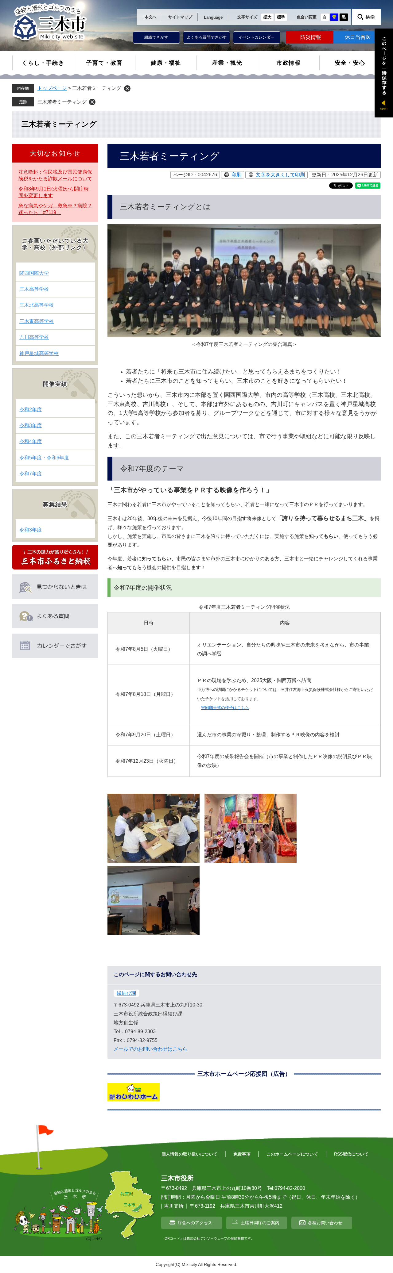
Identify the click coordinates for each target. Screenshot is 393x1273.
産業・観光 (227, 63)
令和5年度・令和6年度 (44, 457)
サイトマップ (180, 17)
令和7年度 (30, 473)
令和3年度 (30, 425)
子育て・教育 (104, 63)
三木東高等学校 (36, 321)
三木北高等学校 (36, 305)
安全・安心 (350, 63)
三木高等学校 (34, 289)
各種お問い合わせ (325, 1222)
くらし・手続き (43, 63)
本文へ (151, 17)
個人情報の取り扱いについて (189, 1154)
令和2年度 (30, 409)
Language (213, 17)
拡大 (267, 17)
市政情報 (289, 63)
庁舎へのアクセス (195, 1222)
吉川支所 (174, 1206)
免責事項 (242, 1154)
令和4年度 (30, 441)
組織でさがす (156, 37)
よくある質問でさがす (207, 37)
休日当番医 (358, 37)
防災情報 (310, 37)
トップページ (52, 88)
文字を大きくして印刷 (280, 174)
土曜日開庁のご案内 (260, 1222)
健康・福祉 (166, 63)
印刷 (236, 174)
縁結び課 (126, 993)
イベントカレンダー (256, 37)
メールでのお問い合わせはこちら (150, 1049)
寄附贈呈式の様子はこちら (225, 707)
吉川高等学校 (34, 337)
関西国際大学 (34, 273)
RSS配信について (351, 1154)
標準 (281, 17)
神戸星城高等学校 (39, 353)
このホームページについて (292, 1154)
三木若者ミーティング (62, 102)
